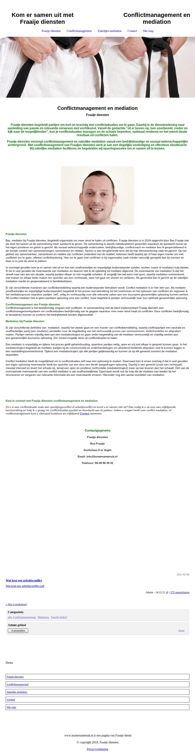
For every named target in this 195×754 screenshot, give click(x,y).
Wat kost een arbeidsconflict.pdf (25, 586)
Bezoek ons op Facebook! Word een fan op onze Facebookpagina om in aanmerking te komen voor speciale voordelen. (97, 646)
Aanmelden (18, 630)
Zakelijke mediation (109, 31)
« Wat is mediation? (16, 604)
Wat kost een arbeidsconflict (24, 580)
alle (10, 617)
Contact (132, 31)
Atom (181, 630)
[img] (97, 67)
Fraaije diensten (51, 31)
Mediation (43, 617)
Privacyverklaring (97, 749)
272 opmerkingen (179, 592)
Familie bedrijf (59, 617)
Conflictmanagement (79, 31)
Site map (148, 31)
